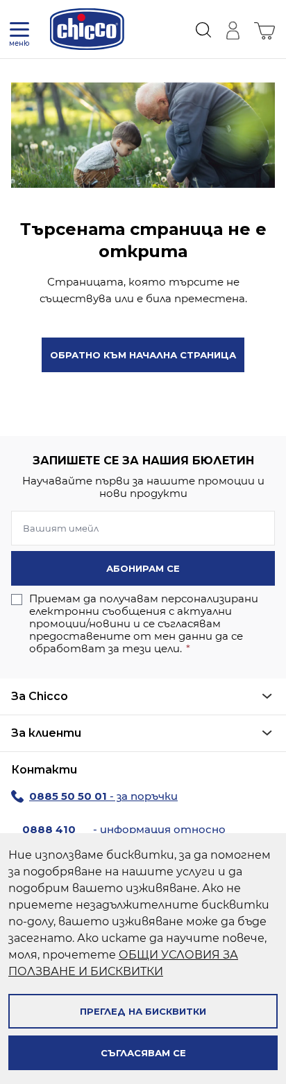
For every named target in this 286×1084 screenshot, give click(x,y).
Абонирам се (143, 568)
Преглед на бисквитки (143, 1011)
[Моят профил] (232, 29)
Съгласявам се (143, 1052)
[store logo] (87, 29)
